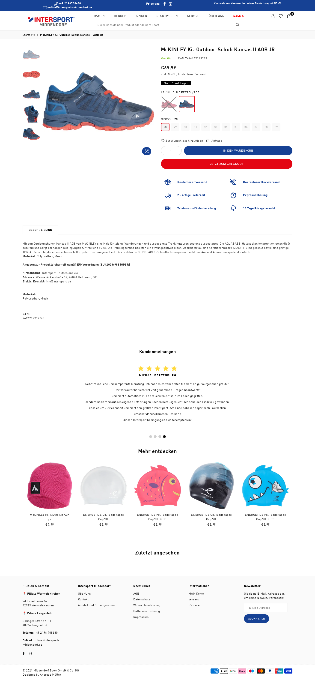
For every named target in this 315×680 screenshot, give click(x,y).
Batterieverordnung (146, 611)
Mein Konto (196, 593)
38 (266, 127)
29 (175, 127)
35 (236, 127)
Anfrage (216, 140)
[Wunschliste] (280, 16)
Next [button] (150, 102)
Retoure (194, 605)
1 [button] (150, 436)
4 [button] (164, 436)
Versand (194, 599)
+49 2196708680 (69, 3)
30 (185, 127)
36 (245, 127)
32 (205, 127)
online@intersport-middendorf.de (69, 7)
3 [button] (159, 436)
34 (225, 127)
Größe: (169, 119)
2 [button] (155, 436)
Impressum (141, 617)
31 (195, 127)
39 (276, 127)
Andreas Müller (50, 674)
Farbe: (180, 92)
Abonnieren (256, 618)
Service (193, 16)
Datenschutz (141, 599)
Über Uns (216, 16)
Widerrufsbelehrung (146, 605)
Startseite (29, 34)
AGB (136, 593)
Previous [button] (46, 102)
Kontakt (83, 599)
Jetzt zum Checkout (227, 164)
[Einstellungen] (272, 16)
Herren (120, 16)
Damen (99, 16)
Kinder (141, 16)
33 (215, 127)
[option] (68, 5)
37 (256, 127)
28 (165, 127)
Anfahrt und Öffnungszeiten (96, 605)
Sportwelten (167, 16)
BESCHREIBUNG (40, 230)
